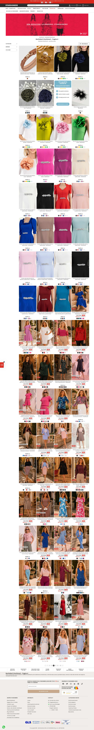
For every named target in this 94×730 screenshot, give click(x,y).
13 (60, 665)
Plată (28, 702)
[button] (2, 365)
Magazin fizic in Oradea (12, 702)
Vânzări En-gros (10, 704)
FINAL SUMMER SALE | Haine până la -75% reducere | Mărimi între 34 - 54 (47, 1)
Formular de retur (31, 708)
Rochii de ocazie (72, 704)
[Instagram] (71, 684)
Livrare (28, 700)
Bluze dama (71, 711)
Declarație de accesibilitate (13, 717)
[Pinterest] (78, 684)
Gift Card (29, 713)
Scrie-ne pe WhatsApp (54, 704)
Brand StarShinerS (11, 700)
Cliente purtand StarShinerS (13, 710)
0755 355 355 (52, 706)
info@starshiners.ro (54, 702)
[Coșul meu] (83, 5)
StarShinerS (42, 728)
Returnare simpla (31, 706)
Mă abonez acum (43, 691)
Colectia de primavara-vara (75, 710)
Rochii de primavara (73, 700)
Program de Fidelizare (12, 706)
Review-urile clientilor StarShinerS (14, 708)
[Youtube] (74, 684)
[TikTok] (82, 684)
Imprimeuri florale (72, 708)
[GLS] (28, 723)
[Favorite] (77, 5)
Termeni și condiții (11, 715)
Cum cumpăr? (30, 710)
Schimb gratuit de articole (33, 704)
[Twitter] (67, 684)
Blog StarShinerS (10, 711)
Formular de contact (54, 700)
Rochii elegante (72, 702)
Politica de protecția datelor (13, 713)
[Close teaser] (4, 362)
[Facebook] (63, 684)
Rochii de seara (72, 706)
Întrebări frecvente (31, 711)
